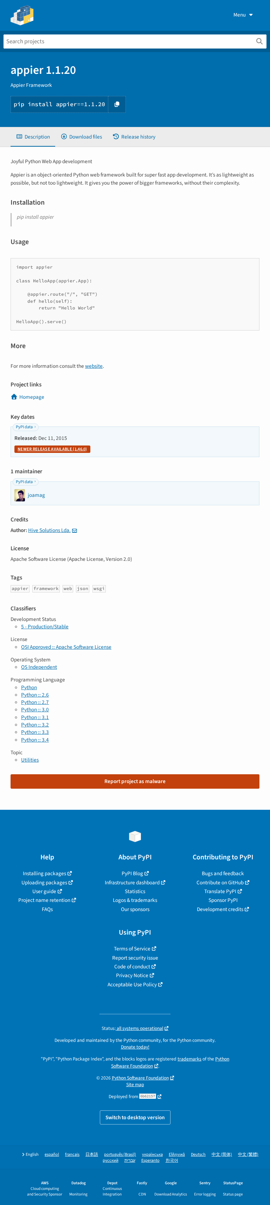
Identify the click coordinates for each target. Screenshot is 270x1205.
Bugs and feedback (223, 873)
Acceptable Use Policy (132, 984)
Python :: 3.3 (35, 732)
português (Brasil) (120, 1155)
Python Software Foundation (140, 1078)
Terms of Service (132, 949)
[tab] (33, 137)
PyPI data (24, 427)
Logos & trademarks (135, 900)
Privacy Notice (132, 975)
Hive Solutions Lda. (49, 530)
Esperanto (150, 1161)
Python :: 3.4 (35, 740)
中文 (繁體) (248, 1155)
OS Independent (39, 667)
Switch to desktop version (135, 1117)
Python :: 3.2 (35, 725)
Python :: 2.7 (35, 702)
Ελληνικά (177, 1155)
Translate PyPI (220, 891)
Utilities (30, 760)
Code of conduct (132, 966)
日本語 (91, 1155)
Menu (239, 15)
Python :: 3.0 (35, 709)
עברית (129, 1161)
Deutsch (198, 1155)
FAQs (47, 909)
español (52, 1155)
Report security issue (135, 958)
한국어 (172, 1161)
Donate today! (135, 1047)
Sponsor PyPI (223, 900)
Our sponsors (135, 909)
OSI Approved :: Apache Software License (66, 647)
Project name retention (44, 900)
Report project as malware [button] (135, 781)
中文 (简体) (222, 1155)
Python (29, 687)
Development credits (220, 909)
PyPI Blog (132, 873)
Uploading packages (44, 882)
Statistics (135, 891)
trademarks (189, 1059)
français (72, 1155)
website (94, 366)
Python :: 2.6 (35, 695)
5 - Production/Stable (45, 626)
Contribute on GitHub (220, 882)
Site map (135, 1084)
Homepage (31, 397)
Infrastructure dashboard (132, 882)
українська (152, 1155)
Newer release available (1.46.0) (52, 449)
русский (110, 1161)
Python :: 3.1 (35, 717)
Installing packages (44, 873)
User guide (44, 891)
